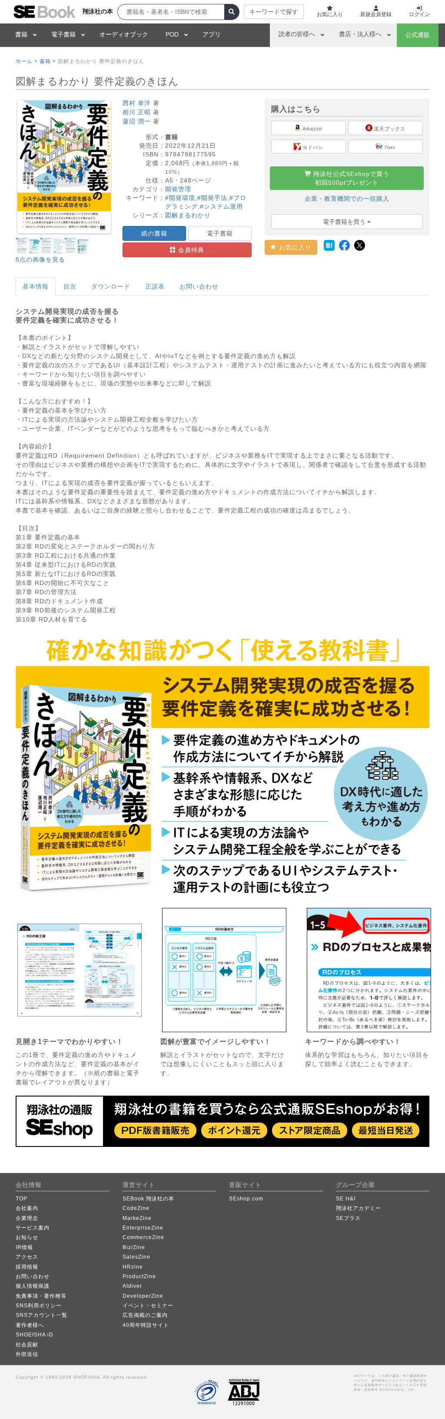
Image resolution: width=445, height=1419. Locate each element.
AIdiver (132, 1286)
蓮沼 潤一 (137, 121)
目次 (69, 286)
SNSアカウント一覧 (41, 1315)
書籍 (21, 34)
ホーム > (27, 61)
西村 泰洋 (137, 103)
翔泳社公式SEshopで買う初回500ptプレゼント (350, 178)
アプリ (212, 34)
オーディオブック (124, 34)
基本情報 (36, 286)
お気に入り (294, 247)
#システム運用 (221, 206)
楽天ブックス (388, 128)
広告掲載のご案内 (145, 1315)
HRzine (133, 1267)
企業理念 (27, 1218)
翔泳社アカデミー (358, 1208)
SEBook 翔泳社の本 (148, 1199)
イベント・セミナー (148, 1306)
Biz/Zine (134, 1247)
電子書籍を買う (345, 221)
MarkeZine (137, 1218)
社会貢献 (27, 1345)
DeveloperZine (143, 1296)
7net (388, 147)
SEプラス (348, 1218)
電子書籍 (63, 34)
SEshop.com (246, 1199)
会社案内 (27, 1208)
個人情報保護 (33, 1286)
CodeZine (136, 1208)
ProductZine (139, 1276)
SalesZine (136, 1257)
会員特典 (190, 249)
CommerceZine (143, 1237)
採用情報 (27, 1267)
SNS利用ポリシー (39, 1306)
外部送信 (27, 1354)
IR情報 (24, 1247)
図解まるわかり (188, 215)
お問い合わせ (199, 286)
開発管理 (178, 189)
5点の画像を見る (40, 259)
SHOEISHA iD (34, 1335)
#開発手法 (212, 197)
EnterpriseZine (143, 1228)
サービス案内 (33, 1228)
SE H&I (345, 1199)
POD (172, 34)
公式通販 (417, 34)
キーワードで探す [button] (273, 11)
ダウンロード (110, 286)
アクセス (27, 1257)
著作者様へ (30, 1325)
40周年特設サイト (146, 1325)
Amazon (311, 128)
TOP (21, 1199)
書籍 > (48, 61)
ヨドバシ (312, 147)
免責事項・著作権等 (41, 1296)
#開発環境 (180, 197)
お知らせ (27, 1237)
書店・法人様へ (360, 33)
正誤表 (155, 286)
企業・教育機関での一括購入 (347, 198)
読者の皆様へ (297, 33)
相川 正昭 (137, 112)
